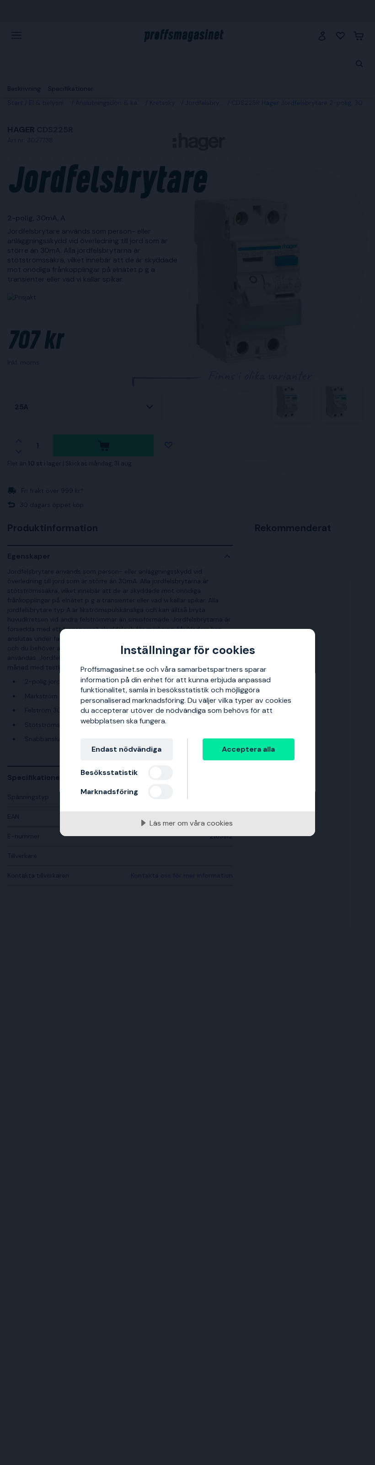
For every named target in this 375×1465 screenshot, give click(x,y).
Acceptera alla (248, 749)
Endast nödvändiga (126, 749)
